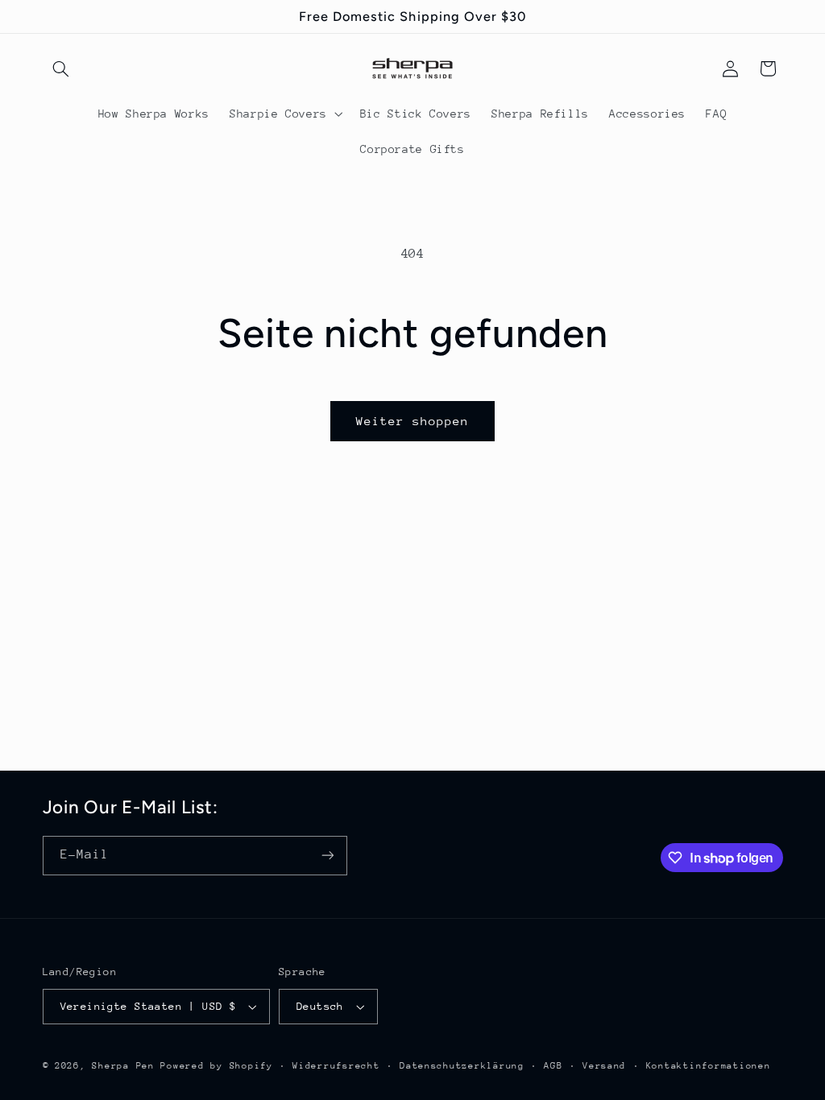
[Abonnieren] (327, 855)
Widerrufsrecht (335, 1066)
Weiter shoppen (413, 421)
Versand (604, 1066)
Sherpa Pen (126, 1066)
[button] (61, 68)
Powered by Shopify (216, 1066)
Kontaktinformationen (708, 1066)
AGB (553, 1066)
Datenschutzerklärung (462, 1066)
